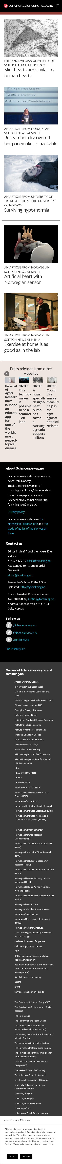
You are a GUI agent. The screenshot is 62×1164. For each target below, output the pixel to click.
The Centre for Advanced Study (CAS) (32, 1002)
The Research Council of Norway (30, 1070)
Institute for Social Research (28, 724)
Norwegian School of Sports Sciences (32, 909)
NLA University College (25, 772)
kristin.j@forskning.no (41, 599)
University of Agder (24, 1093)
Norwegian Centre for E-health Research (33, 805)
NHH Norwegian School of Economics (32, 754)
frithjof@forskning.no (32, 587)
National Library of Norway (27, 749)
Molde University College (26, 744)
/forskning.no (21, 639)
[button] (6, 373)
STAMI (17, 986)
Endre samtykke (15, 649)
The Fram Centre (22, 1015)
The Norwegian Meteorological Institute (33, 1047)
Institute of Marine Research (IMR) (30, 729)
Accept (12, 1156)
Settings (26, 1156)
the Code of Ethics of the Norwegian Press (28, 528)
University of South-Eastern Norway (31, 1113)
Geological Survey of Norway (28, 710)
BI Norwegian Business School (29, 686)
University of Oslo (23, 1108)
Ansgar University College (27, 681)
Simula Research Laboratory (28, 977)
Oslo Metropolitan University (28, 946)
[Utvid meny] (58, 6)
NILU (17, 767)
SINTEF (18, 982)
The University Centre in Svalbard (30, 1075)
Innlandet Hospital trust (26, 714)
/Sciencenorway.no (24, 625)
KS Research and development (29, 739)
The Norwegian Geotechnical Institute (32, 1043)
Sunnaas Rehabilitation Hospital (29, 991)
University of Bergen (24, 1098)
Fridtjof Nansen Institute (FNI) (28, 705)
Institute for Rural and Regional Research (34, 719)
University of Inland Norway (28, 1103)
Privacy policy (16, 512)
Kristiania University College (28, 734)
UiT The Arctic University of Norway (31, 1079)
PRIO (17, 951)
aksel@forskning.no (39, 560)
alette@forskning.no (20, 575)
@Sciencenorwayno (25, 632)
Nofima (18, 777)
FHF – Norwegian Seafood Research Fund (34, 700)
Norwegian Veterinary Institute (29, 927)
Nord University (22, 782)
